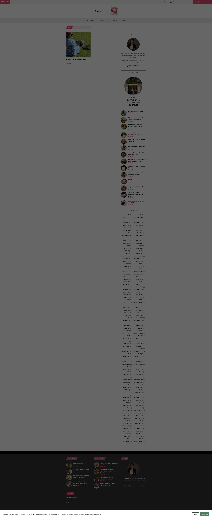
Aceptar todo (204, 514)
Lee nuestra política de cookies (93, 514)
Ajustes (195, 514)
